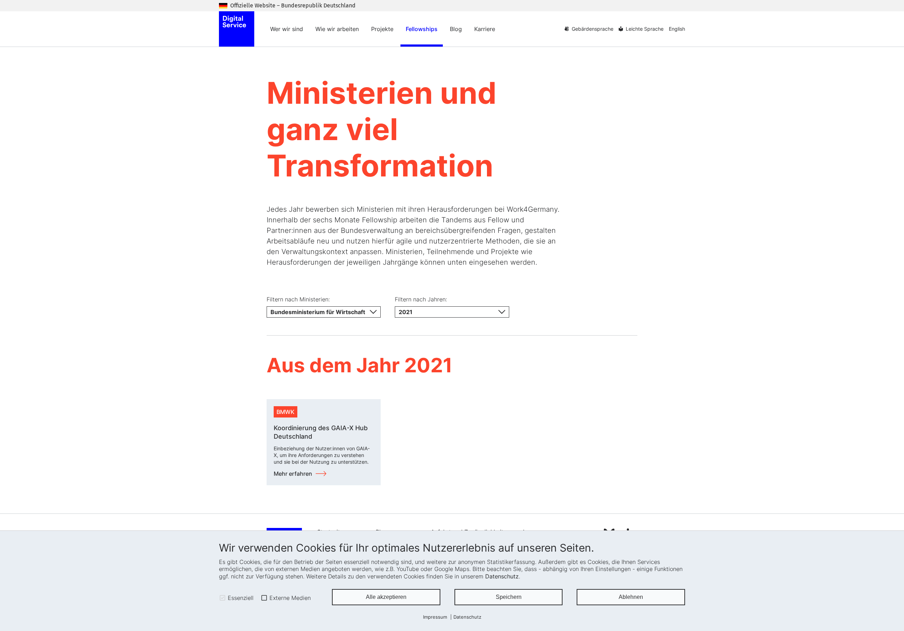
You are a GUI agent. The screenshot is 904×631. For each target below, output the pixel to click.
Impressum (435, 617)
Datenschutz (502, 576)
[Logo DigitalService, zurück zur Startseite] (236, 29)
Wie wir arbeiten (337, 28)
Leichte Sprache (645, 29)
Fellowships (422, 28)
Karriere (484, 28)
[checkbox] (222, 597)
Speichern (509, 597)
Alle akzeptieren (386, 597)
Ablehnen (631, 597)
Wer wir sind (286, 28)
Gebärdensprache (592, 29)
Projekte (382, 28)
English (677, 29)
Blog (456, 28)
